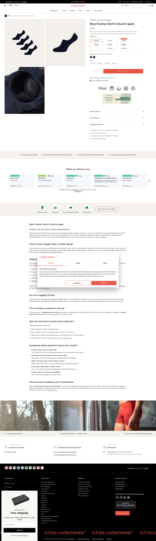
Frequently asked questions (50, 516)
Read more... (94, 36)
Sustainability (45, 486)
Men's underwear (83, 496)
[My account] (149, 6)
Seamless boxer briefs (85, 486)
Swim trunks (98, 10)
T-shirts (64, 10)
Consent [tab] (51, 263)
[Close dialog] (35, 492)
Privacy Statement (83, 539)
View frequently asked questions (66, 452)
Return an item (11, 452)
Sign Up (19, 530)
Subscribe (145, 419)
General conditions (98, 539)
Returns (43, 502)
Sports (72, 10)
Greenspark (45, 512)
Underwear (54, 10)
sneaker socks (52, 390)
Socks (88, 10)
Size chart (44, 491)
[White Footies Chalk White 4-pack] (97, 57)
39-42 (100, 63)
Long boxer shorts (84, 491)
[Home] (5, 5)
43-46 (107, 63)
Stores (43, 496)
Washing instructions (48, 493)
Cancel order (122, 513)
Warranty (44, 505)
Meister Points (45, 509)
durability (103, 237)
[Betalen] (24, 468)
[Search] (123, 6)
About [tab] (105, 263)
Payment (44, 500)
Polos (81, 10)
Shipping (44, 498)
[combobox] (135, 6)
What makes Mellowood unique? (66, 455)
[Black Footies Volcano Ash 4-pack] (91, 57)
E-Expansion (71, 539)
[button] (152, 6)
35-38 (93, 63)
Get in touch (111, 452)
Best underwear (83, 493)
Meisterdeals (71, 419)
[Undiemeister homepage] (78, 6)
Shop (9, 16)
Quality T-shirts (83, 489)
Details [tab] (78, 263)
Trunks (9, 487)
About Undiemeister (47, 482)
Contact (44, 523)
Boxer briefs (11, 483)
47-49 (114, 63)
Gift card (126, 1)
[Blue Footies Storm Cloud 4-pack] (94, 57)
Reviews (43, 507)
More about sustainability (107, 209)
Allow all (104, 283)
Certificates (45, 489)
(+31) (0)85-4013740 (123, 494)
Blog (119, 1)
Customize (76, 283)
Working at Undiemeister (49, 521)
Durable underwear (84, 482)
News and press (46, 518)
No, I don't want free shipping (19, 535)
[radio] (96, 45)
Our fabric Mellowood (48, 484)
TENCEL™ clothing (84, 484)
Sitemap (109, 539)
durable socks (67, 338)
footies (63, 235)
